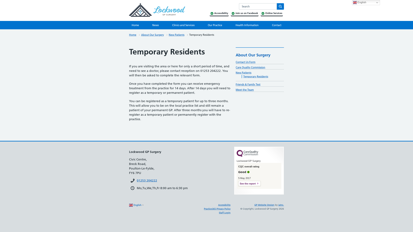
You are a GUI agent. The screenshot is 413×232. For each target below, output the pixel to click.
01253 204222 (147, 180)
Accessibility (224, 204)
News (155, 25)
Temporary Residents (255, 76)
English (361, 2)
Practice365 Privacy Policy (217, 208)
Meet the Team (245, 89)
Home (135, 25)
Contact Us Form (245, 62)
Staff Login (225, 212)
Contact (276, 25)
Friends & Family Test (248, 84)
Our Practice (215, 25)
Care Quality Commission (250, 67)
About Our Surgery (152, 34)
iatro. (281, 204)
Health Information (247, 25)
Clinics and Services (183, 25)
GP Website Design (264, 204)
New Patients (176, 34)
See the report (248, 183)
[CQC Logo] (247, 156)
